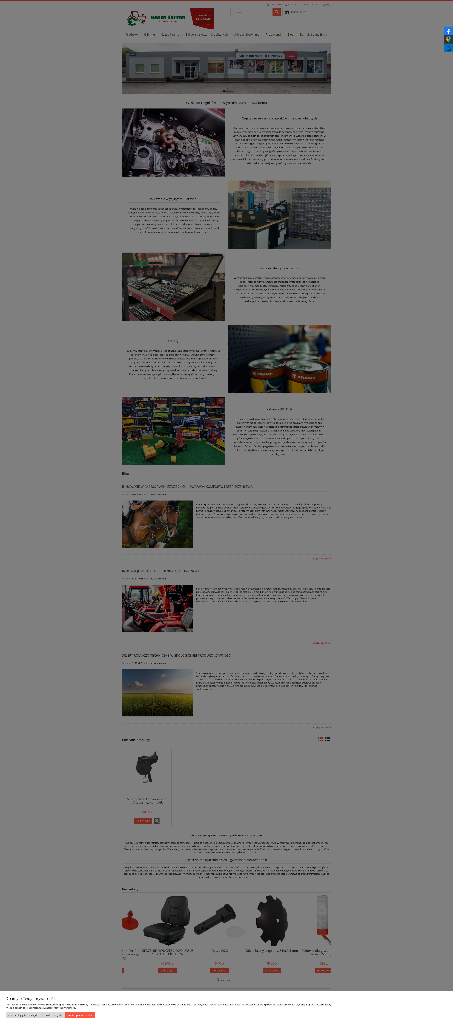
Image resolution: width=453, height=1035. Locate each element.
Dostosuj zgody (53, 1015)
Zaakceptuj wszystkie (80, 1015)
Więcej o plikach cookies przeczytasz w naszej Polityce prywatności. (41, 1007)
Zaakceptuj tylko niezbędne (23, 1015)
